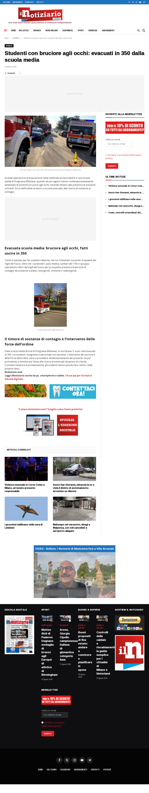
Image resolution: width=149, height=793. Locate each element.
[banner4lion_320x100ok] (26, 390)
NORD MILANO (52, 30)
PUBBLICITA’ (29, 2)
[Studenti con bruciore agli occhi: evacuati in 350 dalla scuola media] (50, 141)
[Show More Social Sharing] (20, 73)
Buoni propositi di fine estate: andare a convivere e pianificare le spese (83, 651)
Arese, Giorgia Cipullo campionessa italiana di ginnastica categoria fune (65, 645)
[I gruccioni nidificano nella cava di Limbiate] (26, 509)
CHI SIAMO (6, 2)
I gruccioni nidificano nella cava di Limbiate (23, 526)
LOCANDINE (65, 769)
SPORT (81, 30)
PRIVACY (107, 769)
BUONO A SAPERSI (85, 620)
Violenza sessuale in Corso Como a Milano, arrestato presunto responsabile (25, 488)
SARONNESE (67, 30)
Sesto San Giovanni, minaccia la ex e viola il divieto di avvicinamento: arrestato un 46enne (73, 488)
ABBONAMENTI (18, 2)
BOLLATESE (24, 30)
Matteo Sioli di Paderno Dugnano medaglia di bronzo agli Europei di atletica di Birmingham (47, 652)
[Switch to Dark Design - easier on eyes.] (143, 30)
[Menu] (5, 30)
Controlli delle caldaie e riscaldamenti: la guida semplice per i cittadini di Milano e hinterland (102, 653)
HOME (13, 30)
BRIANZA (37, 30)
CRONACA (9, 46)
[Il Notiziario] (40, 15)
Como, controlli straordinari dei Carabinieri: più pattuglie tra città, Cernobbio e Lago (125, 212)
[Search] (138, 30)
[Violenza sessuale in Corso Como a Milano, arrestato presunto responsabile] (26, 469)
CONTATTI (40, 2)
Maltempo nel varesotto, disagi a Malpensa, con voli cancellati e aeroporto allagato (71, 527)
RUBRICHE (92, 30)
